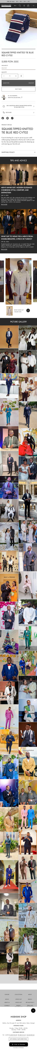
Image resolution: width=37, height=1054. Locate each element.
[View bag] (28, 5)
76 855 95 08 (13, 1035)
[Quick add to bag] (28, 310)
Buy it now (18, 89)
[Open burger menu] (33, 5)
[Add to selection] (21, 76)
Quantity (4, 72)
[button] (20, 5)
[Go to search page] (20, 5)
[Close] (33, 1010)
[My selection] (24, 5)
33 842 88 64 (30, 1035)
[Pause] (29, 302)
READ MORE (4, 204)
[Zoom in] (9, 336)
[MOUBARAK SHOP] (6, 5)
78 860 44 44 (22, 1035)
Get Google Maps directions (18, 1039)
